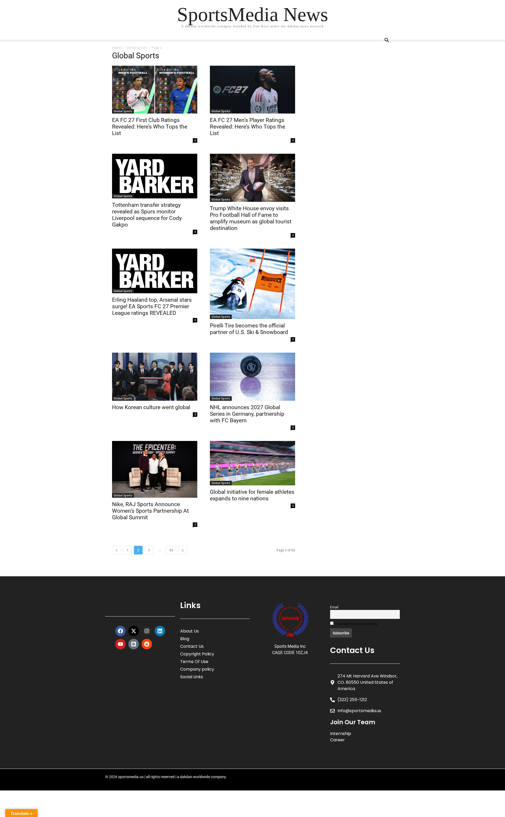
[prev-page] (116, 550)
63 (171, 550)
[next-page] (182, 550)
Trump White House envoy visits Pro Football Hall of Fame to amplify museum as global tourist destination (250, 218)
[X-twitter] (133, 631)
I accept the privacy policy (356, 624)
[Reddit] (147, 644)
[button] (386, 40)
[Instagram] (147, 631)
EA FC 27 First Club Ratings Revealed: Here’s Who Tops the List (149, 126)
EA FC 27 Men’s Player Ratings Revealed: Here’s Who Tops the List (247, 126)
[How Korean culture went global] (154, 376)
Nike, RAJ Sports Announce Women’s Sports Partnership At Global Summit (150, 511)
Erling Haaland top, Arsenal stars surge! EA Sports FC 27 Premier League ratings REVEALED (152, 306)
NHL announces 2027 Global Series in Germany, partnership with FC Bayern (247, 414)
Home (116, 47)
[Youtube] (120, 644)
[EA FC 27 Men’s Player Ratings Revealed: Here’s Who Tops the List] (252, 90)
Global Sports (136, 47)
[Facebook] (120, 631)
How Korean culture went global (151, 407)
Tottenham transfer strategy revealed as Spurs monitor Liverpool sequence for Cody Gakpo (147, 215)
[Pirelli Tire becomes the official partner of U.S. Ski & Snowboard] (252, 284)
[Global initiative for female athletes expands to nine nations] (252, 463)
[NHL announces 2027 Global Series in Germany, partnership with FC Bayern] (252, 376)
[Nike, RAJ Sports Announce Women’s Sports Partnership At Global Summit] (154, 469)
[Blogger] (133, 644)
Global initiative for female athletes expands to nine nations (252, 495)
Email (334, 607)
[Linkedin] (160, 631)
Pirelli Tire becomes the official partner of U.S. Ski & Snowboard (249, 328)
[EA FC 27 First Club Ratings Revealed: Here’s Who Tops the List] (154, 90)
